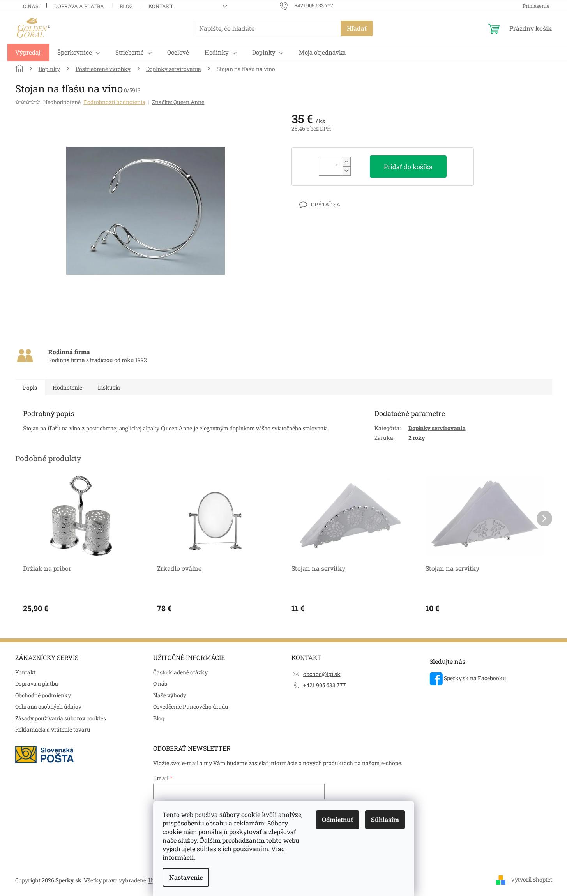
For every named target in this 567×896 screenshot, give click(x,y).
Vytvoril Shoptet (531, 879)
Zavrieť (345, 204)
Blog (126, 6)
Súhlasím (385, 819)
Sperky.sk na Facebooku (475, 678)
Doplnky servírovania (437, 428)
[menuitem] (28, 52)
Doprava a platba (79, 6)
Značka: (178, 102)
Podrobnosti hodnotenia (114, 102)
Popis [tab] (30, 387)
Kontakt (160, 6)
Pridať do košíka (408, 166)
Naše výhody (169, 695)
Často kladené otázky (180, 672)
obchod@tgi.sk (322, 673)
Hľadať (357, 28)
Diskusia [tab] (109, 387)
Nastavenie (186, 877)
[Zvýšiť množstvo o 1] (346, 161)
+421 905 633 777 (324, 685)
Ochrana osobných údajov (48, 706)
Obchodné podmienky (43, 695)
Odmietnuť (337, 819)
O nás (31, 6)
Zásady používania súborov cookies (60, 718)
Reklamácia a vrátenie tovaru (52, 729)
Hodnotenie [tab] (67, 387)
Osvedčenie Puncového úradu (190, 706)
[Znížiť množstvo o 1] (346, 170)
